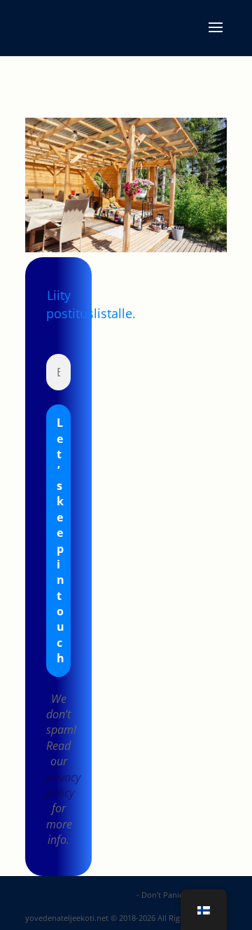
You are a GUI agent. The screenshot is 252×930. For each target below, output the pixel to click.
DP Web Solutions (100, 894)
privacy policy (63, 785)
